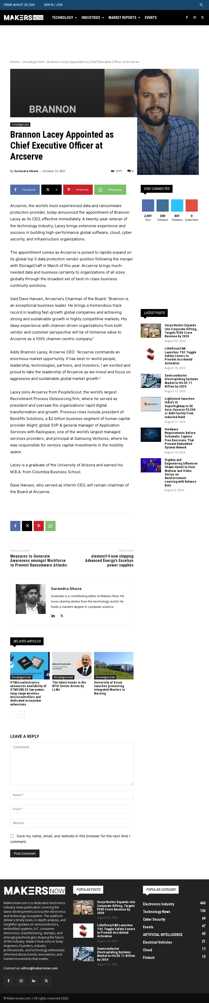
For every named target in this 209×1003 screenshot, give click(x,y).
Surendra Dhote (26, 171)
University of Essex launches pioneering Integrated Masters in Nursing (109, 687)
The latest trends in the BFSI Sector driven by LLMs (69, 686)
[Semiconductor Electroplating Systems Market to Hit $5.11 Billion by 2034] (151, 381)
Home (14, 62)
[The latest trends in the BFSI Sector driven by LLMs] (72, 665)
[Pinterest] (39, 526)
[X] (202, 18)
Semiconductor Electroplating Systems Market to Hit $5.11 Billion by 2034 (181, 381)
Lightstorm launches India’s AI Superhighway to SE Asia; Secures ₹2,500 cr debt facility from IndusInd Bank (180, 408)
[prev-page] (13, 714)
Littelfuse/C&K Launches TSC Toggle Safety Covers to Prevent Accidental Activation (180, 355)
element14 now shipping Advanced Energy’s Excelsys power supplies (109, 561)
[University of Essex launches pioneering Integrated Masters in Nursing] (114, 665)
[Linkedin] (53, 615)
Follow (162, 201)
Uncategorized (33, 62)
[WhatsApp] (50, 526)
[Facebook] (187, 18)
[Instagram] (195, 18)
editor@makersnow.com (39, 968)
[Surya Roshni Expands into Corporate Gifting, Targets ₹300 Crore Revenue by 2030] (151, 331)
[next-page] (21, 714)
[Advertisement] (69, 41)
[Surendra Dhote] (31, 601)
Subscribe (192, 201)
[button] (201, 5)
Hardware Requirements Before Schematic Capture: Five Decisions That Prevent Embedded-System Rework (180, 438)
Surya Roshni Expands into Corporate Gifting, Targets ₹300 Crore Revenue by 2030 (181, 330)
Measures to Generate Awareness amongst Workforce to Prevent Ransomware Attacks (38, 561)
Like (148, 201)
